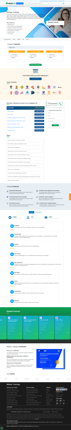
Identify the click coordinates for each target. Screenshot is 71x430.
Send (55, 125)
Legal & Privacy (55, 411)
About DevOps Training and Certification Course (17, 143)
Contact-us (70, 196)
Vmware (52, 409)
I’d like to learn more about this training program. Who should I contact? (22, 165)
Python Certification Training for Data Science (14, 395)
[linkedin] (57, 403)
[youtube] (60, 401)
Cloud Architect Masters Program (32, 392)
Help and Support (49, 400)
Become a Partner (59, 396)
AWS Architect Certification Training (13, 390)
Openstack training (11, 130)
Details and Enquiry (39, 111)
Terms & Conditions (46, 411)
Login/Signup (48, 404)
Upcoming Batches (7, 39)
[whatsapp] (60, 403)
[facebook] (57, 401)
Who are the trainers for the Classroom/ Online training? (19, 162)
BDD (34, 409)
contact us (36, 418)
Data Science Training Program (31, 389)
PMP (55, 408)
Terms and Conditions (50, 395)
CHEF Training (10, 114)
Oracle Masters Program (30, 394)
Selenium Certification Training (12, 404)
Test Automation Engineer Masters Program (33, 402)
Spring (61, 409)
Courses (13, 39)
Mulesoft (56, 409)
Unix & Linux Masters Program (31, 397)
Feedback (48, 402)
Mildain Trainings (13, 384)
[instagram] (64, 401)
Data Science (30, 408)
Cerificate (18, 39)
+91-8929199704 (20, 426)
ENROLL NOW (64, 39)
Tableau (13, 409)
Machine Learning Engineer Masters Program (34, 395)
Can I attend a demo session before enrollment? (17, 173)
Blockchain (26, 409)
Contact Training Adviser (35, 64)
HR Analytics (36, 408)
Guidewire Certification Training (12, 400)
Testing (51, 408)
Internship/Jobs (61, 1)
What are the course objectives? (14, 147)
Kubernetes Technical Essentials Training (15, 127)
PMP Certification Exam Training (12, 402)
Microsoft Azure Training (11, 397)
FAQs (23, 39)
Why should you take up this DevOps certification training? (19, 158)
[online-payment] (61, 389)
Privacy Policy (48, 394)
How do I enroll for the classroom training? (16, 140)
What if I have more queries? (13, 180)
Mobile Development (46, 409)
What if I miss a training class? (14, 169)
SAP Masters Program (30, 399)
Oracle (25, 408)
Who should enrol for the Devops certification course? (18, 154)
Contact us (48, 390)
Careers (57, 393)
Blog (47, 392)
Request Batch (35, 78)
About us (47, 389)
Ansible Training (10, 111)
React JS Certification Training (12, 392)
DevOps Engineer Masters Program (32, 390)
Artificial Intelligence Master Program (32, 404)
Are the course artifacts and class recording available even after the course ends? (24, 176)
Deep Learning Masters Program (32, 400)
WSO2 (30, 409)
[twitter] (64, 403)
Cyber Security (38, 409)
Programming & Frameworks (44, 408)
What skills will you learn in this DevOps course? (17, 151)
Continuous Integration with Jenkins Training (16, 117)
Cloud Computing (15, 408)
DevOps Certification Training (12, 389)
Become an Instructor (53, 1)
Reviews (27, 39)
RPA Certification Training (11, 399)
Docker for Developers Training (13, 124)
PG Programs (9, 408)
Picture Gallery (38, 212)
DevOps (21, 408)
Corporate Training (44, 1)
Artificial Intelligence (19, 409)
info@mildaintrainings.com (33, 426)
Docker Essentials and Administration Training (16, 120)
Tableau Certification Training (12, 394)
